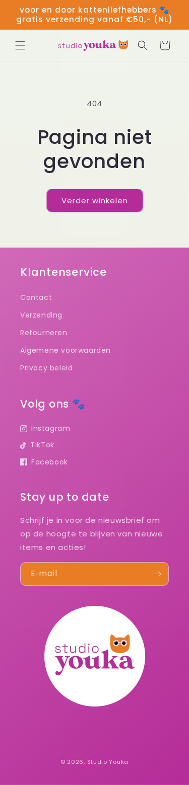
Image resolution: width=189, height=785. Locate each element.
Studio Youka (108, 762)
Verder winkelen (94, 200)
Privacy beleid (46, 368)
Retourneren (44, 333)
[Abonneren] (157, 574)
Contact (36, 297)
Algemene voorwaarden (65, 350)
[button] (20, 45)
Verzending (41, 315)
